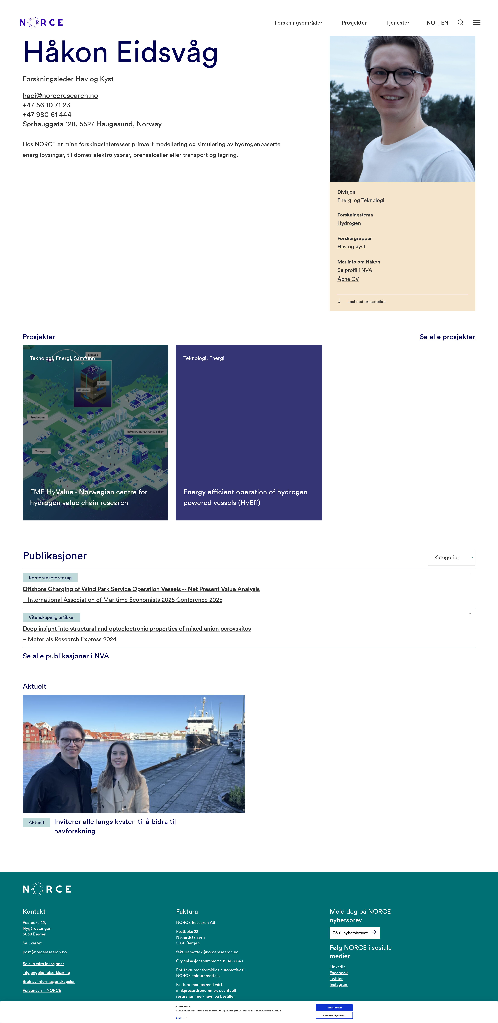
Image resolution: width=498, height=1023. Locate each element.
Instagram (339, 984)
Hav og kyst (351, 246)
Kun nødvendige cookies (334, 1015)
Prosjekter (354, 22)
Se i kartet (32, 942)
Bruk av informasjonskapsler (49, 981)
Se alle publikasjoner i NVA (66, 655)
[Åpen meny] (476, 22)
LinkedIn (338, 966)
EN (444, 22)
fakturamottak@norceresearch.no (207, 951)
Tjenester (397, 22)
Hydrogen (349, 223)
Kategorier (446, 557)
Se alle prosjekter (447, 336)
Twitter (336, 978)
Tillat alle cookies (334, 1008)
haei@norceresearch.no (60, 95)
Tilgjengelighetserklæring (46, 972)
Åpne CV (348, 279)
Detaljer (179, 1018)
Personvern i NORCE (42, 990)
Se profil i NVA (354, 270)
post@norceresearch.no (45, 951)
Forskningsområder (298, 22)
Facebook (339, 972)
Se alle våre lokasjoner (43, 963)
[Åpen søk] (461, 22)
